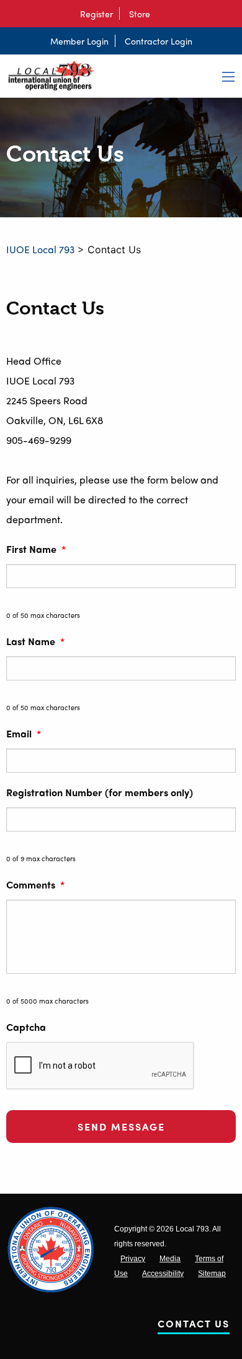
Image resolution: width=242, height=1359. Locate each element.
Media (170, 1258)
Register (96, 13)
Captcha (26, 1027)
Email (23, 733)
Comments (35, 885)
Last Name (35, 641)
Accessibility (163, 1273)
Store (139, 13)
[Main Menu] (228, 77)
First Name (36, 549)
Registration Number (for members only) (99, 792)
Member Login (79, 41)
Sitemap (212, 1273)
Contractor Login (158, 41)
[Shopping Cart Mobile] (162, 13)
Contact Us (194, 1326)
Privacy (132, 1258)
